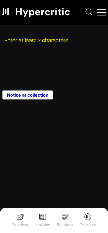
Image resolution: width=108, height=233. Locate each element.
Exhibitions (65, 224)
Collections (20, 224)
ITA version (87, 224)
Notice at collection (27, 95)
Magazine (42, 224)
